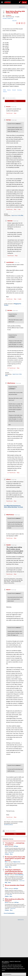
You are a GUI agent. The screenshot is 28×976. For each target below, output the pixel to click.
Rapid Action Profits (17, 215)
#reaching (19, 90)
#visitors (5, 91)
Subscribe (14, 20)
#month (14, 90)
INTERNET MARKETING (8, 18)
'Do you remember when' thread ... (14, 886)
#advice (9, 90)
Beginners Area (17, 861)
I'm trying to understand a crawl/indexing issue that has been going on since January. (14, 871)
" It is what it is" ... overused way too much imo (14, 843)
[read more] (11, 852)
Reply (15, 101)
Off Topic (16, 846)
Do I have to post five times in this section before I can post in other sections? (15, 858)
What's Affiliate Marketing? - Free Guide (13, 507)
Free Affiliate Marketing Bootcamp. (12, 505)
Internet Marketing (19, 874)
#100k (4, 90)
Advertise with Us (22, 7)
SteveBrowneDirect (8, 824)
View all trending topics (9, 913)
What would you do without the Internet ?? (14, 900)
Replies (7, 854)
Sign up (24, 2)
